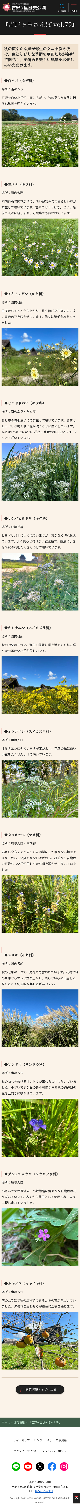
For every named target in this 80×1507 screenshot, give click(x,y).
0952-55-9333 (44, 1491)
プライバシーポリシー (55, 1451)
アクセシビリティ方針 (24, 1451)
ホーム (6, 1422)
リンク (38, 1440)
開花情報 (19, 1422)
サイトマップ (21, 1440)
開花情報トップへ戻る (41, 1389)
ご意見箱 (61, 1440)
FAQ (48, 1440)
